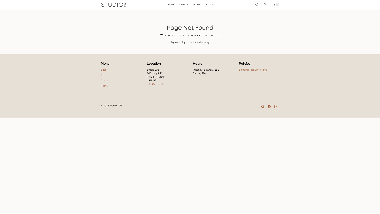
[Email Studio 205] (262, 106)
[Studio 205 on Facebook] (269, 106)
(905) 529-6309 (155, 84)
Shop (182, 4)
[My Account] (265, 4)
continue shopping (199, 42)
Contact (210, 4)
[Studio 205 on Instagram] (276, 106)
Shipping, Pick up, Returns (253, 69)
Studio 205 (116, 105)
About (196, 4)
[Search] (257, 4)
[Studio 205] (113, 4)
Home (171, 4)
